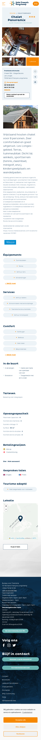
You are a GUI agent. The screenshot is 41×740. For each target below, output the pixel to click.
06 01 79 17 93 (9, 87)
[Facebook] (3, 646)
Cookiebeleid (27, 712)
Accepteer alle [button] (20, 720)
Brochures (6, 680)
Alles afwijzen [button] (20, 727)
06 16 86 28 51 (9, 85)
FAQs (4, 697)
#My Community (8, 694)
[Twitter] (14, 646)
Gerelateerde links (9, 701)
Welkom (13, 13)
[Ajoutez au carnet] (35, 71)
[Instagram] (9, 646)
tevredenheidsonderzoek (20, 668)
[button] (20, 519)
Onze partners (7, 687)
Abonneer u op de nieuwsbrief (21, 659)
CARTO (34, 538)
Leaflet (12, 538)
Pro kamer (6, 690)
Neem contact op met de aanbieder (15, 95)
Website (7, 90)
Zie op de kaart (12, 82)
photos (32, 61)
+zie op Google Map (9, 590)
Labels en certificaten (10, 683)
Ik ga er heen (15, 547)
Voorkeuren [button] (20, 734)
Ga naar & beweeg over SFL (15, 631)
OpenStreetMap (20, 538)
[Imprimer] (35, 82)
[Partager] (35, 76)
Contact (5, 676)
